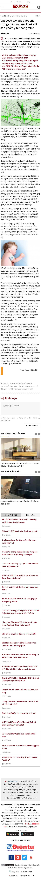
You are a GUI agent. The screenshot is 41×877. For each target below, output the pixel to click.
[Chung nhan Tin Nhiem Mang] (20, 871)
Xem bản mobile (21, 830)
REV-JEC (29, 2)
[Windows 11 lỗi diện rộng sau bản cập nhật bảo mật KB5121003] (20, 490)
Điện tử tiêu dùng (21, 16)
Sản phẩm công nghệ (7, 16)
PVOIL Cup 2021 (30, 798)
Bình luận (30, 515)
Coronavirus (11, 798)
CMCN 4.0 (20, 798)
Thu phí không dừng (15, 789)
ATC (11, 2)
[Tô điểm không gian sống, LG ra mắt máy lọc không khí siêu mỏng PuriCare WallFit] (20, 452)
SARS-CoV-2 (22, 795)
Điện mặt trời (23, 784)
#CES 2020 (11, 383)
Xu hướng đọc (10, 515)
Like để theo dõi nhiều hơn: (20, 840)
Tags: (5, 383)
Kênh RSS (14, 875)
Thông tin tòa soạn (27, 875)
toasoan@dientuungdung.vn (26, 826)
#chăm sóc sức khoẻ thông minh (21, 389)
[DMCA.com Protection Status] (7, 865)
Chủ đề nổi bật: (12, 781)
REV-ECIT (19, 2)
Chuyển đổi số (12, 784)
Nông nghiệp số (18, 792)
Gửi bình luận (33, 425)
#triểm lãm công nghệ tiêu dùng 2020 (19, 386)
